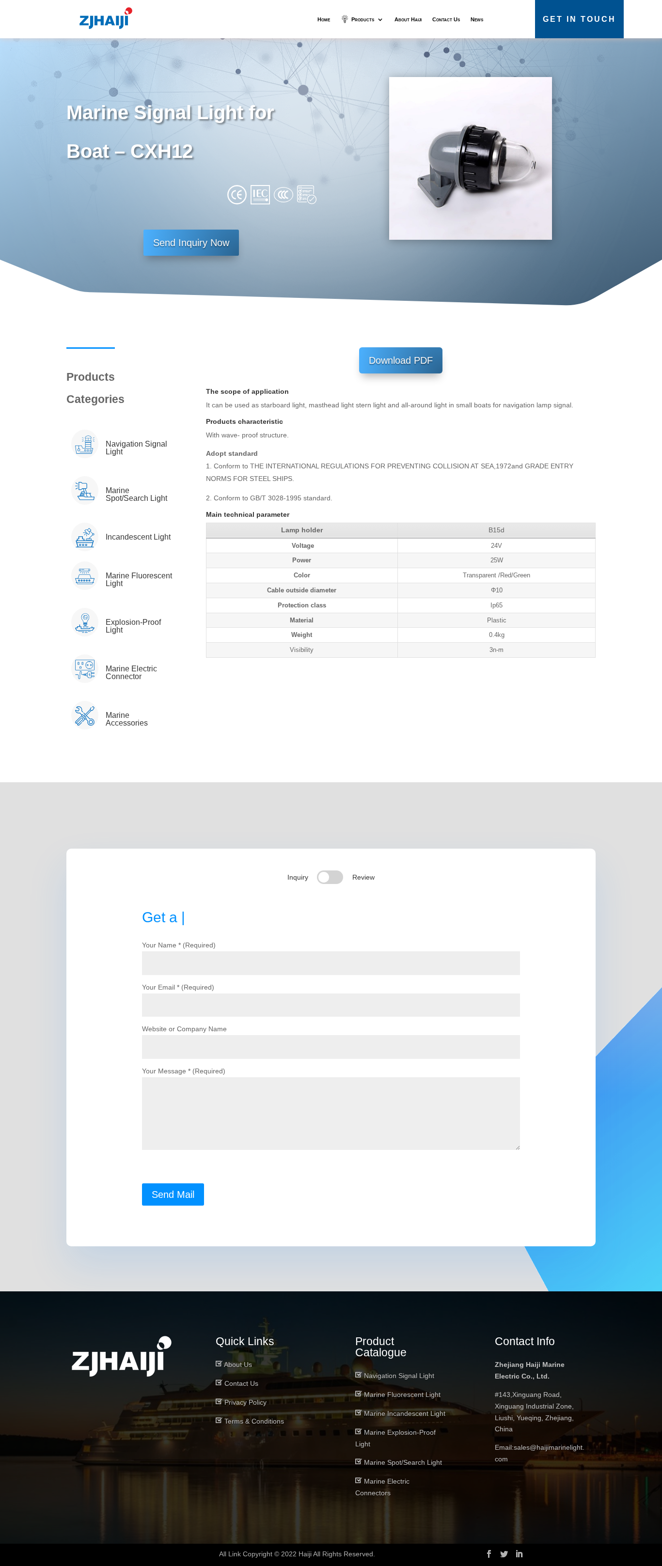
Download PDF (401, 360)
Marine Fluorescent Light (402, 1394)
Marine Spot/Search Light (403, 1462)
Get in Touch (579, 19)
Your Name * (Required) (179, 945)
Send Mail (173, 1194)
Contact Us (446, 19)
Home (323, 19)
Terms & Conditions (254, 1421)
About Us (238, 1364)
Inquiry (297, 877)
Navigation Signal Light (399, 1376)
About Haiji (408, 19)
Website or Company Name (184, 1029)
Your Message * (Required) (183, 1071)
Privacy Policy (245, 1402)
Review (363, 877)
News (477, 19)
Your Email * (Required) (178, 987)
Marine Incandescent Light (404, 1413)
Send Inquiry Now (191, 242)
